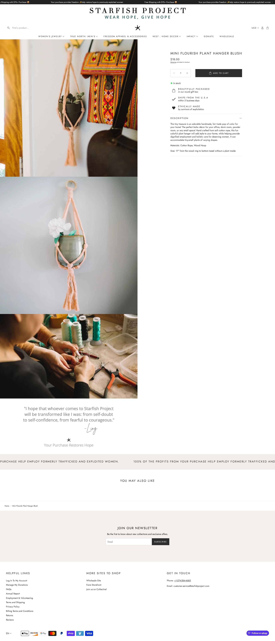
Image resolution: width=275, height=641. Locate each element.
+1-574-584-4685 (182, 580)
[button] (24, 27)
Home (7, 506)
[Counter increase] (187, 73)
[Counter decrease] (174, 73)
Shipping (173, 62)
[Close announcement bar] (272, 2)
